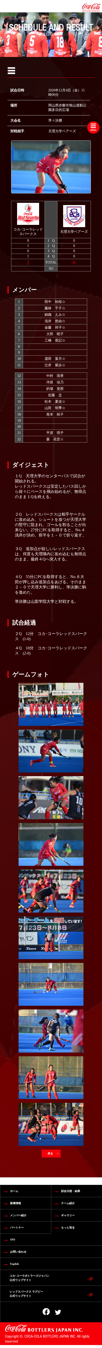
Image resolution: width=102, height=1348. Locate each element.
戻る (50, 1153)
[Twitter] (54, 1312)
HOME (7, 17)
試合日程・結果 (27, 17)
